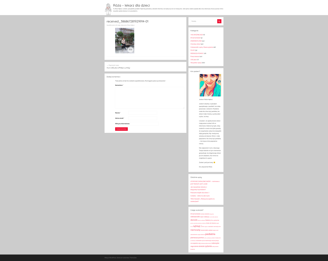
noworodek (204, 230)
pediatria (210, 234)
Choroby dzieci (195, 44)
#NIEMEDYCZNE (196, 41)
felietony (208, 220)
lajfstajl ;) (197, 226)
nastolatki (210, 226)
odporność (215, 230)
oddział (210, 230)
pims (205, 237)
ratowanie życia (200, 240)
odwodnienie (193, 234)
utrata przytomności (206, 243)
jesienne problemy (202, 223)
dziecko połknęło (201, 220)
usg (199, 243)
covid (211, 216)
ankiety (202, 214)
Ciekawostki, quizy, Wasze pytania (201, 47)
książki (217, 223)
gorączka (216, 220)
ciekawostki (195, 217)
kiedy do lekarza (211, 223)
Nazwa (118, 113)
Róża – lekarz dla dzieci (131, 5)
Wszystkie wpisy (195, 63)
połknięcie (209, 237)
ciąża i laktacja (204, 217)
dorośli (193, 220)
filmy (212, 220)
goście (191, 223)
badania (207, 214)
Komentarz (119, 85)
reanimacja (208, 240)
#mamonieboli (195, 38)
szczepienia (194, 243)
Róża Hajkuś (130, 25)
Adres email (119, 118)
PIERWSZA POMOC (197, 53)
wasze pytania (205, 246)
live (203, 226)
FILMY (192, 50)
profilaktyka (193, 240)
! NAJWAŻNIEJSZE (196, 35)
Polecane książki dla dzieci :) (199, 192)
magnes (206, 226)
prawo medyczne (216, 237)
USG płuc (193, 59)
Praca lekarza (194, 56)
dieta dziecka (215, 216)
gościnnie (196, 223)
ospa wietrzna (201, 234)
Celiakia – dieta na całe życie (200, 196)
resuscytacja (215, 240)
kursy (191, 226)
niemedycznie (217, 226)
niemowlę (195, 230)
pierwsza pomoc (197, 238)
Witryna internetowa (122, 123)
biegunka (212, 214)
